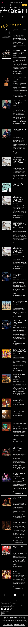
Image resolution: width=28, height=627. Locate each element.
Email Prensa (14, 602)
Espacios (2, 612)
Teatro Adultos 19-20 (19, 96)
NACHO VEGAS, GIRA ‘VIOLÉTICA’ (20, 302)
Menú (3, 17)
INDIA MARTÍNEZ (18, 411)
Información (3, 613)
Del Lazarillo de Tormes (19, 78)
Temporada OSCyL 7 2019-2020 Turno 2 (19, 102)
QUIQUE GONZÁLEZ (19, 30)
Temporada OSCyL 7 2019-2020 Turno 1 (19, 131)
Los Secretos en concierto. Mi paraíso (19, 184)
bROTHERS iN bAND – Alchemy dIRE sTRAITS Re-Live (19, 52)
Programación (8, 21)
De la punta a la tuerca (19, 473)
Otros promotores (18, 73)
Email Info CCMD (5, 602)
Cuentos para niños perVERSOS (19, 448)
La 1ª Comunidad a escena (20, 95)
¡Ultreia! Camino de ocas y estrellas (19, 376)
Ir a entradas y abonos (5, 610)
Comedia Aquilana (19, 522)
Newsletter (16, 2)
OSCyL (20, 2)
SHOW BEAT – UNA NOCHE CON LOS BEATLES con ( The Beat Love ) (19, 351)
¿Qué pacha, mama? (17, 498)
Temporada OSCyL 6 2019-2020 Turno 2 (19, 274)
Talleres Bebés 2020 (19, 178)
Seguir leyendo (18, 71)
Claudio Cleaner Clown (19, 423)
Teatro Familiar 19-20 (19, 394)
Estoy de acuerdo (8, 624)
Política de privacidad (19, 624)
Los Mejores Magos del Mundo (19, 399)
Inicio (2, 21)
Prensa (11, 2)
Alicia (15, 571)
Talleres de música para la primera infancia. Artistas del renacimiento (19, 160)
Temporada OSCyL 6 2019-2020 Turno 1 (19, 322)
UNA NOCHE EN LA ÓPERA (19, 547)
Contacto (2, 614)
